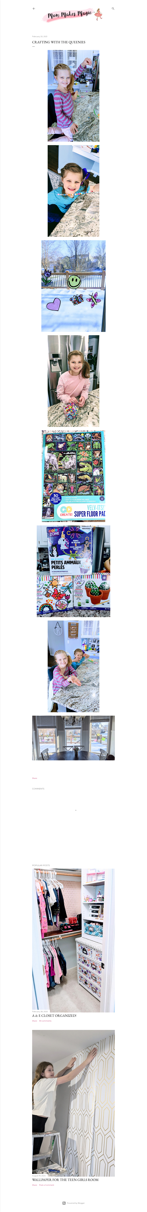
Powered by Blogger (76, 1203)
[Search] (113, 8)
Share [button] (34, 778)
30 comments (45, 1021)
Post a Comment (46, 1185)
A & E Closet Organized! (54, 1015)
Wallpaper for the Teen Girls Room (65, 1179)
